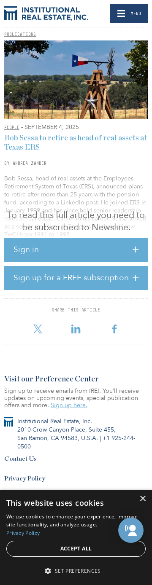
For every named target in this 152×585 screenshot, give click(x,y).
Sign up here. (69, 405)
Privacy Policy (24, 478)
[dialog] (76, 537)
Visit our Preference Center (51, 379)
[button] (131, 530)
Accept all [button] (76, 548)
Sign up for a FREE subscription (71, 277)
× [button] (142, 499)
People (11, 127)
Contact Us (20, 459)
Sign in (26, 249)
